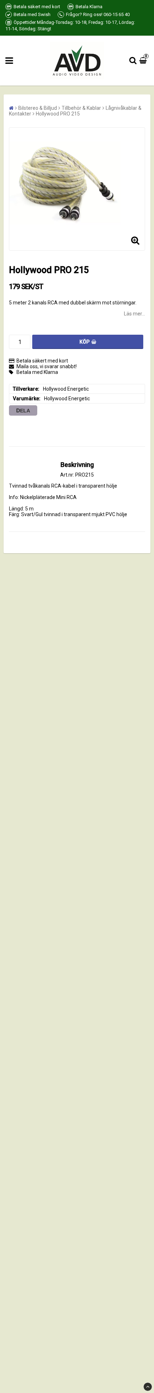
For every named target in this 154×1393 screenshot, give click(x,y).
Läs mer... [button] (134, 314)
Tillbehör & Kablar (81, 108)
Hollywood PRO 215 (58, 114)
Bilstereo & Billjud (37, 108)
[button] (144, 60)
